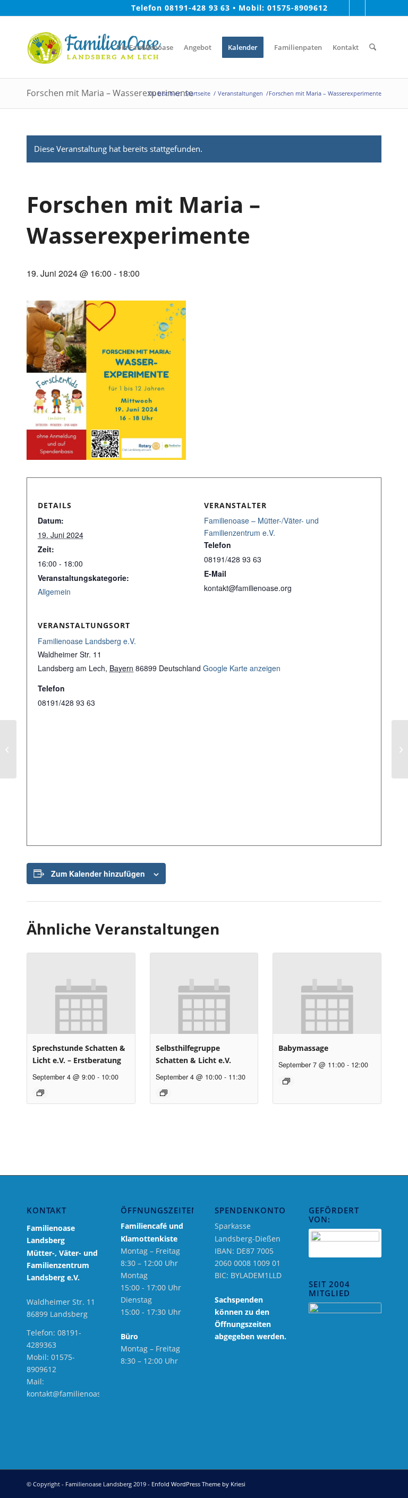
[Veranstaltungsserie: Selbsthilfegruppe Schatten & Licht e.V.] (163, 1093)
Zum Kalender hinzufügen (98, 873)
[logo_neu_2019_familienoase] (94, 47)
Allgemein (54, 591)
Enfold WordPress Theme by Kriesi (198, 1484)
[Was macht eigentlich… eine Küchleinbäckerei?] (8, 749)
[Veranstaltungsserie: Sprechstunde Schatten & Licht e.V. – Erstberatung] (40, 1093)
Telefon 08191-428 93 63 (181, 8)
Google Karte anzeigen (241, 668)
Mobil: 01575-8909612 (283, 8)
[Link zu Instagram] (357, 8)
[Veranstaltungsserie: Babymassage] (286, 1081)
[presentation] (81, 993)
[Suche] (372, 47)
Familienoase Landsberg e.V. (87, 641)
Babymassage (303, 1048)
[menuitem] (103, 47)
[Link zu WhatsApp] (373, 8)
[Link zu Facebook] (341, 8)
